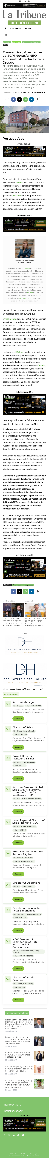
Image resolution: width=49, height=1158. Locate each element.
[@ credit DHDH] (24, 8)
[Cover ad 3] (24, 234)
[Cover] (24, 159)
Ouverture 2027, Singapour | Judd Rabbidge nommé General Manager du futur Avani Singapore (18, 1083)
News (5, 45)
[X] (19, 99)
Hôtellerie (27, 42)
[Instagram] (9, 1135)
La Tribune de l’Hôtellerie (34, 92)
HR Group (19, 352)
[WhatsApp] (25, 99)
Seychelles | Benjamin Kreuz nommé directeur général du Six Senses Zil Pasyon (19, 1068)
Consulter (18, 718)
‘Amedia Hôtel (10, 319)
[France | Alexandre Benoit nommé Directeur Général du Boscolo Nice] (39, 1056)
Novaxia (19, 182)
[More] (37, 99)
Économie (16, 42)
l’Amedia (41, 365)
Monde (37, 42)
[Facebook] (13, 99)
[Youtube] (23, 1135)
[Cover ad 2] (24, 404)
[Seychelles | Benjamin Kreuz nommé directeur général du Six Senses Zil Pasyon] (39, 1070)
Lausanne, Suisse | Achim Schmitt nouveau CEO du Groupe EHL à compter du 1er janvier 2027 (18, 1040)
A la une (7, 42)
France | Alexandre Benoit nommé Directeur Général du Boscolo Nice (17, 1054)
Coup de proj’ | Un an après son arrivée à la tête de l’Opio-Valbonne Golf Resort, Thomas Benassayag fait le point (35, 622)
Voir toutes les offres (11, 694)
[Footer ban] (24, 1124)
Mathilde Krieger (25, 298)
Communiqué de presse (23, 585)
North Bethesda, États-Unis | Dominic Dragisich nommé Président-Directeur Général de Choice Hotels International (19, 1024)
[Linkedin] (31, 99)
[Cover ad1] (24, 568)
